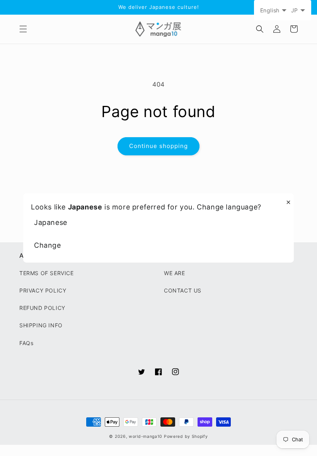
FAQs (26, 343)
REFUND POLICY (42, 308)
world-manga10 (145, 436)
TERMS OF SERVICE (46, 273)
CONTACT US (182, 290)
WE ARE (174, 273)
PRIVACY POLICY (42, 290)
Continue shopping (158, 146)
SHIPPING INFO (41, 325)
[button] (23, 28)
